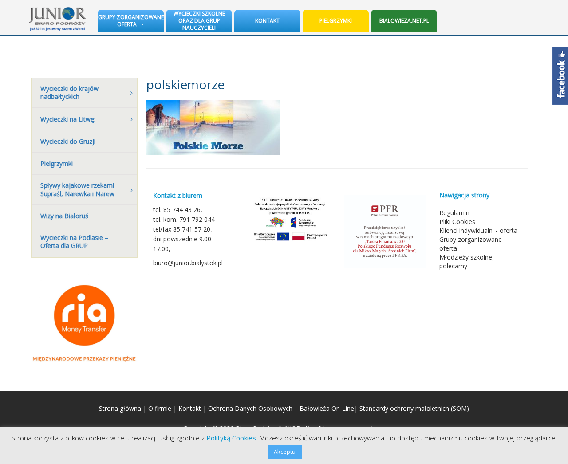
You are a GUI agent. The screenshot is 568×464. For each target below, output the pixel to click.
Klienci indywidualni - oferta (478, 230)
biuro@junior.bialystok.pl (188, 263)
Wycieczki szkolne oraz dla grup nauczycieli (199, 20)
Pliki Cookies (457, 221)
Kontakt (267, 20)
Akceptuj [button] (285, 452)
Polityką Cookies (231, 437)
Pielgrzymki (336, 20)
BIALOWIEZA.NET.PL (404, 20)
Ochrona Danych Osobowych (250, 408)
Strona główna (120, 408)
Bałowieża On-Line (327, 408)
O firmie (159, 408)
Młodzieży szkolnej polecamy (466, 261)
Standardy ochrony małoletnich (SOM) (414, 408)
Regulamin (454, 212)
